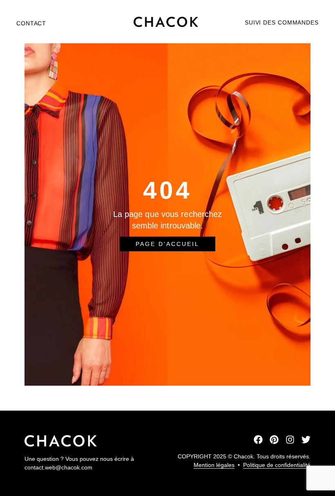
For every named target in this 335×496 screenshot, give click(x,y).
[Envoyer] (167, 398)
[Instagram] (290, 439)
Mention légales (214, 465)
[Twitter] (306, 439)
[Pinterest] (274, 439)
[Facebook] (258, 439)
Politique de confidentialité (276, 465)
